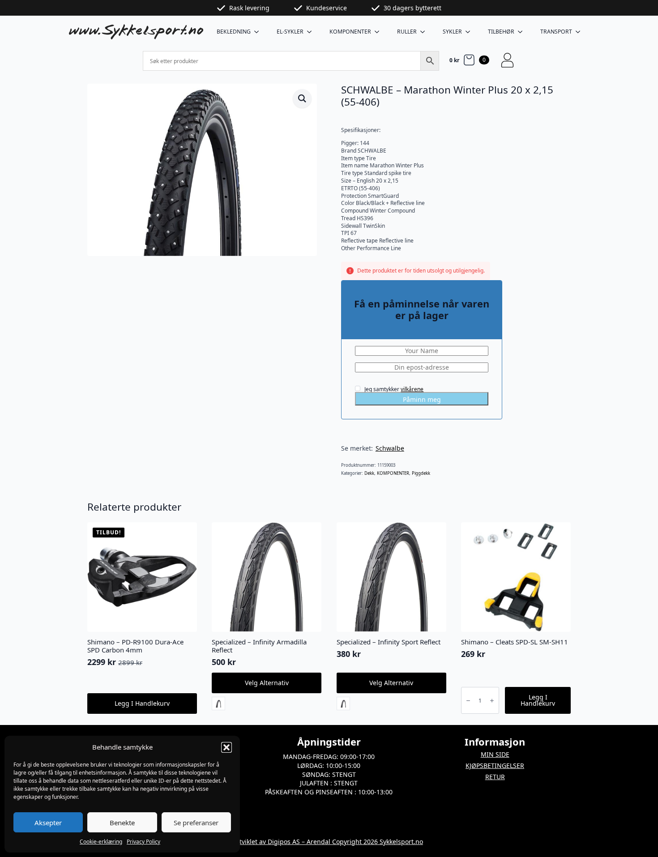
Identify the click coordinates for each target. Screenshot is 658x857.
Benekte (122, 822)
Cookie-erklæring (101, 841)
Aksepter (48, 822)
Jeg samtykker (393, 389)
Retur (495, 776)
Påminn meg (422, 399)
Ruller (407, 31)
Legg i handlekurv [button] (142, 703)
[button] (226, 747)
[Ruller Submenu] (425, 31)
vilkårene (412, 389)
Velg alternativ (267, 682)
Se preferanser (196, 822)
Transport (556, 31)
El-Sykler (290, 31)
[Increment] (492, 700)
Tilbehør (501, 31)
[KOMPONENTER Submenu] (379, 31)
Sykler (452, 31)
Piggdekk (421, 473)
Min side (495, 754)
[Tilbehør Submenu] (522, 31)
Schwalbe (390, 448)
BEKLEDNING (234, 31)
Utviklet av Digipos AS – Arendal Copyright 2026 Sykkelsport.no (329, 841)
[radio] (218, 703)
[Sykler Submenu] (470, 31)
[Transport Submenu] (580, 31)
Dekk (369, 473)
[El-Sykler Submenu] (311, 31)
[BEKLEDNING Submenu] (259, 31)
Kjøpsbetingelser (495, 765)
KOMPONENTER (350, 31)
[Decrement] (468, 700)
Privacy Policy (143, 841)
